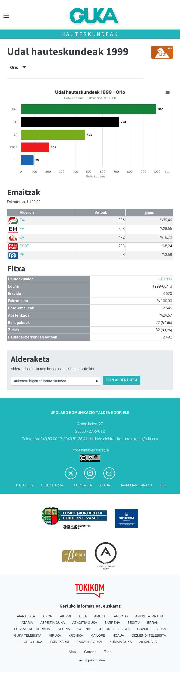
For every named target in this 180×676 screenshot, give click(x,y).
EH (22, 228)
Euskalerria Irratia (32, 629)
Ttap (108, 652)
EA (22, 237)
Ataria (27, 622)
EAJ (23, 220)
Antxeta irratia (149, 616)
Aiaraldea (26, 616)
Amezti (100, 616)
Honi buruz (24, 485)
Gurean (90, 652)
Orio (16, 67)
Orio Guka (33, 642)
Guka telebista (27, 635)
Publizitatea (81, 485)
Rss (162, 485)
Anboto (121, 616)
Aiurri (65, 616)
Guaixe (143, 629)
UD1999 (165, 279)
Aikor (47, 616)
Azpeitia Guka (52, 622)
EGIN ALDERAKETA (121, 380)
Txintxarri (59, 642)
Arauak (105, 485)
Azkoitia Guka (84, 622)
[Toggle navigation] (6, 16)
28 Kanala (148, 642)
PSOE (24, 246)
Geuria (63, 629)
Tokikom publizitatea (90, 660)
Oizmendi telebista (148, 635)
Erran (152, 622)
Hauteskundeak (89, 34)
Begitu (134, 622)
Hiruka (55, 635)
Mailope (97, 635)
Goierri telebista (114, 629)
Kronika (75, 635)
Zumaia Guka (120, 642)
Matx (73, 652)
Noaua (118, 635)
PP (22, 254)
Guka (161, 629)
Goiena (83, 629)
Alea (83, 616)
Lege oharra (52, 485)
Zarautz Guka (89, 642)
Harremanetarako (136, 485)
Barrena (112, 622)
